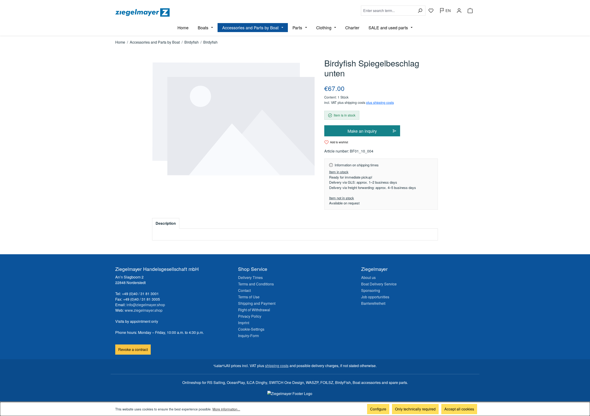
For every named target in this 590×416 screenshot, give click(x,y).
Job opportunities (375, 296)
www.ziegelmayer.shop (143, 310)
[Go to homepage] (204, 12)
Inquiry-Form (248, 335)
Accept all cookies (459, 409)
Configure (378, 409)
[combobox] (388, 11)
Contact (244, 290)
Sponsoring (370, 290)
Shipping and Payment (256, 303)
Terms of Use (249, 296)
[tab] (165, 223)
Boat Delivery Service (379, 284)
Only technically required (415, 409)
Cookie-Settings (251, 329)
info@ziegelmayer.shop (146, 304)
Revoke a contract (133, 349)
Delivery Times (250, 277)
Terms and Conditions (256, 284)
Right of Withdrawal (254, 309)
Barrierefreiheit (373, 303)
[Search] (420, 11)
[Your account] (459, 11)
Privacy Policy (249, 316)
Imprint (243, 322)
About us (368, 277)
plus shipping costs (380, 102)
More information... (226, 409)
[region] (234, 119)
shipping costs (277, 365)
